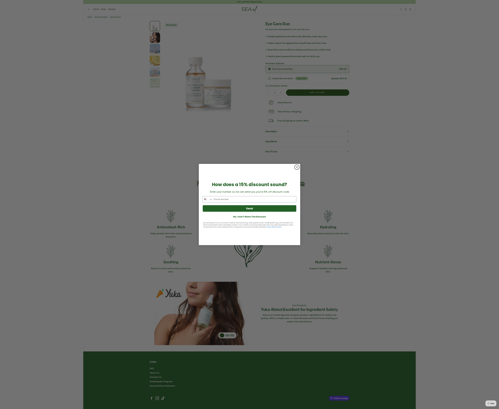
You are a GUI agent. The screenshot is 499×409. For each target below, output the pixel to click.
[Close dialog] (297, 167)
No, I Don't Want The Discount (249, 216)
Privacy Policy (271, 227)
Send (249, 208)
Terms (279, 227)
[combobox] (207, 199)
